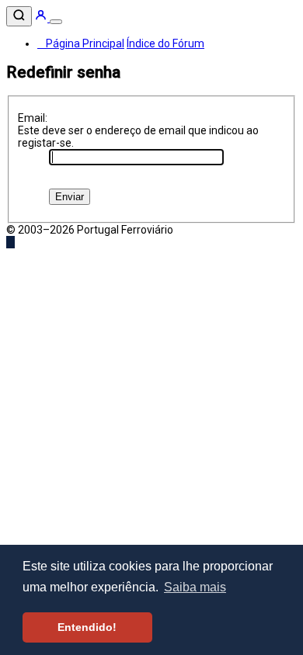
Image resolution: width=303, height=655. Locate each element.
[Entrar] (42, 18)
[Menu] (56, 21)
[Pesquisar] (19, 16)
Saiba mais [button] (195, 587)
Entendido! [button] (87, 627)
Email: (32, 118)
